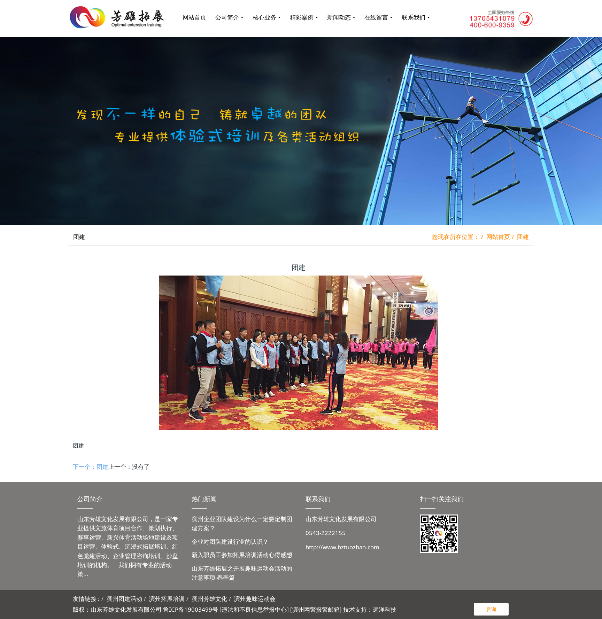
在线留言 (376, 17)
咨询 (491, 609)
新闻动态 (339, 17)
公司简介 (227, 17)
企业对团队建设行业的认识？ (230, 541)
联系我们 (413, 17)
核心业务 (264, 17)
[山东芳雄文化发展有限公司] (118, 17)
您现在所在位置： (455, 237)
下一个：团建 (90, 467)
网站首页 (194, 17)
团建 (523, 237)
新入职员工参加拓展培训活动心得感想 (242, 555)
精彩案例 (302, 17)
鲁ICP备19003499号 (190, 609)
